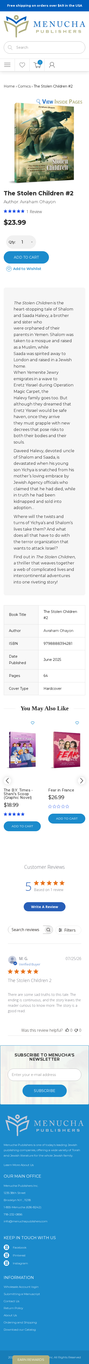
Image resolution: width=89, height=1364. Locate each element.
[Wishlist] (22, 65)
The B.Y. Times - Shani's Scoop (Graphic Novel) (18, 794)
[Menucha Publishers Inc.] (44, 25)
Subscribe (44, 1091)
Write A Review (44, 906)
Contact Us (11, 1301)
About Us (10, 1315)
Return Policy (13, 1308)
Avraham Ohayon (38, 202)
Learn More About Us (19, 1165)
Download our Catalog (20, 1329)
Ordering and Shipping (20, 1322)
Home (9, 86)
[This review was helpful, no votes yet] (67, 1030)
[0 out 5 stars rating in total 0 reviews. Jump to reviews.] (59, 806)
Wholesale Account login (21, 1287)
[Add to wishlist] (34, 723)
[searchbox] (26, 930)
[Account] (51, 65)
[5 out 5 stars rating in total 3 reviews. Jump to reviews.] (15, 814)
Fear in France (61, 790)
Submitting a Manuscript (22, 1294)
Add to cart (26, 257)
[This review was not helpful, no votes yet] (76, 1030)
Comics (24, 86)
